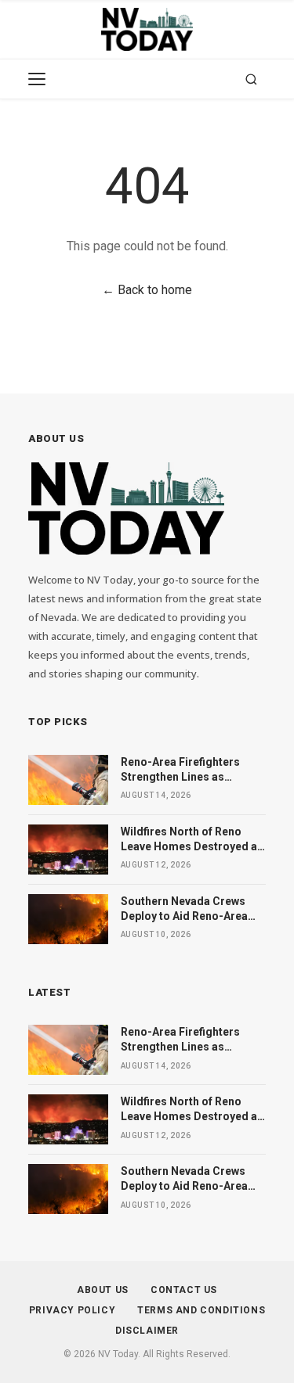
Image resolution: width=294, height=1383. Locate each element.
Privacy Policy (72, 1310)
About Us (103, 1289)
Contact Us (184, 1289)
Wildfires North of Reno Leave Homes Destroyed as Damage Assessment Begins (192, 840)
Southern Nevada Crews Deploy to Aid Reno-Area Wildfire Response (184, 910)
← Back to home (147, 289)
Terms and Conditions (201, 1310)
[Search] (251, 79)
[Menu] (36, 79)
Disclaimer (147, 1330)
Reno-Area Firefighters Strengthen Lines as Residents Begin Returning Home (190, 770)
